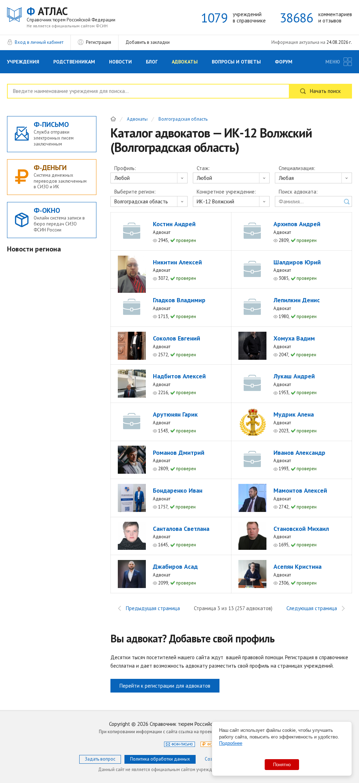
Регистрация (98, 42)
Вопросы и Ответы (236, 62)
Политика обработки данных (160, 759)
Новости (120, 62)
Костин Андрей (174, 224)
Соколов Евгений (176, 338)
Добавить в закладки (148, 42)
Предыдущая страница (153, 608)
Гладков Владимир (179, 300)
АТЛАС (71, 13)
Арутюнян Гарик (175, 414)
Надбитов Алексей (179, 376)
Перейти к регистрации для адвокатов (165, 685)
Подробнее (230, 743)
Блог (152, 62)
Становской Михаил (301, 529)
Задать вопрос (100, 759)
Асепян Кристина (297, 566)
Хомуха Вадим (294, 338)
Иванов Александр (299, 452)
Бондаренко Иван (177, 490)
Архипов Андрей (296, 224)
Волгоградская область (183, 119)
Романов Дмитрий (178, 452)
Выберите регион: (135, 192)
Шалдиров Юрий (297, 262)
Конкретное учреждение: (226, 192)
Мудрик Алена (293, 414)
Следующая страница (311, 608)
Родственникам (74, 62)
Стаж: (203, 168)
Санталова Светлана (181, 529)
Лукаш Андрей (294, 376)
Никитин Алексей (177, 262)
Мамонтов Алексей (300, 490)
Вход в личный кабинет (39, 42)
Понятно (282, 764)
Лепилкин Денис (296, 300)
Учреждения (23, 62)
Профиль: (125, 168)
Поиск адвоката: (298, 192)
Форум (283, 62)
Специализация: (297, 168)
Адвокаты (185, 62)
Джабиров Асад (175, 566)
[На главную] (113, 119)
